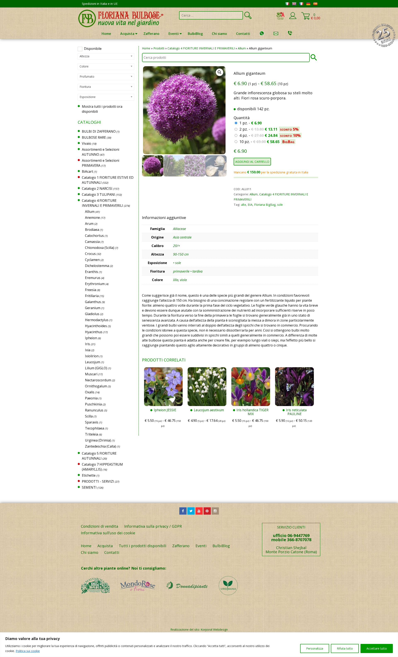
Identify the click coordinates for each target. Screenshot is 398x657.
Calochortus (94, 235)
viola (183, 280)
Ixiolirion (92, 356)
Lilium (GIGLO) (96, 368)
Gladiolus (92, 314)
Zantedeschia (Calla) (100, 446)
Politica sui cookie (28, 651)
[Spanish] (315, 3)
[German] (308, 3)
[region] (199, 644)
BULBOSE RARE (94, 137)
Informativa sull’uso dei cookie (108, 532)
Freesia (90, 290)
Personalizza (314, 648)
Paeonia (91, 398)
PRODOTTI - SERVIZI (98, 481)
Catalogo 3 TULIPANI (98, 194)
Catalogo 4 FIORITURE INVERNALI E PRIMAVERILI (201, 48)
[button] (219, 72)
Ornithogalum (96, 386)
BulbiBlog (195, 33)
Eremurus (92, 277)
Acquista (127, 33)
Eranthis (91, 271)
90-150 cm (181, 254)
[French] (301, 3)
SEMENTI (89, 487)
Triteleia (91, 434)
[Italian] (287, 3)
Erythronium (95, 283)
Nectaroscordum (98, 380)
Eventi (174, 33)
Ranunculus (94, 410)
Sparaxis (91, 422)
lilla (175, 280)
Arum (89, 223)
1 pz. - (250, 122)
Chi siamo (219, 33)
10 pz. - (266, 141)
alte (243, 205)
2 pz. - (268, 129)
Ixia (87, 350)
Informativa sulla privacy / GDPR (153, 526)
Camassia (92, 241)
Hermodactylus (96, 320)
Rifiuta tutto (345, 648)
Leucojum (92, 362)
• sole (177, 263)
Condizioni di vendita (99, 526)
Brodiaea (92, 229)
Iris (87, 344)
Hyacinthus (93, 332)
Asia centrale (182, 237)
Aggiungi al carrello (252, 162)
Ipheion (91, 338)
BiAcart (87, 171)
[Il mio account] (293, 18)
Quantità (242, 117)
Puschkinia (93, 404)
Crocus (90, 253)
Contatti (243, 33)
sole (280, 205)
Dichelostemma (97, 265)
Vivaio (86, 143)
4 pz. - (270, 135)
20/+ (176, 245)
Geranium (92, 308)
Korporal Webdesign (214, 629)
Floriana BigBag (264, 205)
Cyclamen (92, 259)
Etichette (89, 475)
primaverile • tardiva (188, 271)
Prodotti (158, 48)
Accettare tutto (376, 648)
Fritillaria (92, 296)
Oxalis (89, 392)
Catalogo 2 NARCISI (97, 188)
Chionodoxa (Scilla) (99, 247)
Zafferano (151, 33)
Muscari (91, 374)
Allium (242, 48)
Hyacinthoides (96, 326)
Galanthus (93, 302)
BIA (250, 205)
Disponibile (93, 48)
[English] (294, 3)
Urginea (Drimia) (98, 440)
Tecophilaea (94, 428)
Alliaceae (179, 228)
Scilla (89, 416)
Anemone (92, 217)
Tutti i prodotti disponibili (142, 545)
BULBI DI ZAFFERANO (99, 131)
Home (106, 33)
